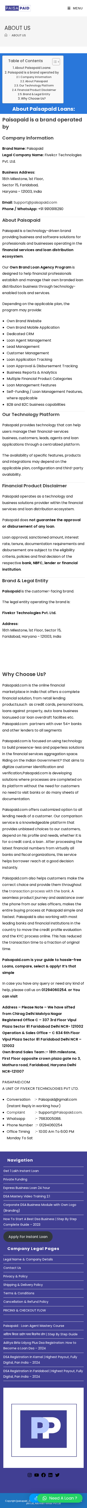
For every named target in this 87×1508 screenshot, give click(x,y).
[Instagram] (29, 1476)
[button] (60, 1498)
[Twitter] (57, 1476)
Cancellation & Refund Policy (25, 1301)
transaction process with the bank (39, 891)
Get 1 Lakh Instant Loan (21, 1171)
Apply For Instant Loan (28, 1236)
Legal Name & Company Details (28, 1259)
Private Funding (15, 1179)
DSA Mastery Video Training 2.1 (26, 1196)
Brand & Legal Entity (36, 94)
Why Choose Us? (33, 98)
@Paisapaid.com (67, 1112)
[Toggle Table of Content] (54, 62)
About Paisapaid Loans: (33, 68)
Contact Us (12, 1268)
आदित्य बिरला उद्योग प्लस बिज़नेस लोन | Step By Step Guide (40, 1334)
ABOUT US (19, 35)
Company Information (36, 77)
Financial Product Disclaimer (36, 90)
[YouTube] (36, 1476)
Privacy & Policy (15, 1276)
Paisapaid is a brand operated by (33, 72)
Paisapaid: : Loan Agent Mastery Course (33, 1326)
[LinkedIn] (50, 1476)
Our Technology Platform (36, 85)
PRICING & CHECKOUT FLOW (24, 1310)
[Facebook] (43, 1476)
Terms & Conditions (18, 1293)
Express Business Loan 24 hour (26, 1188)
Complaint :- (23, 1112)
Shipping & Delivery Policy (23, 1285)
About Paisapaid (36, 81)
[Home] (5, 35)
